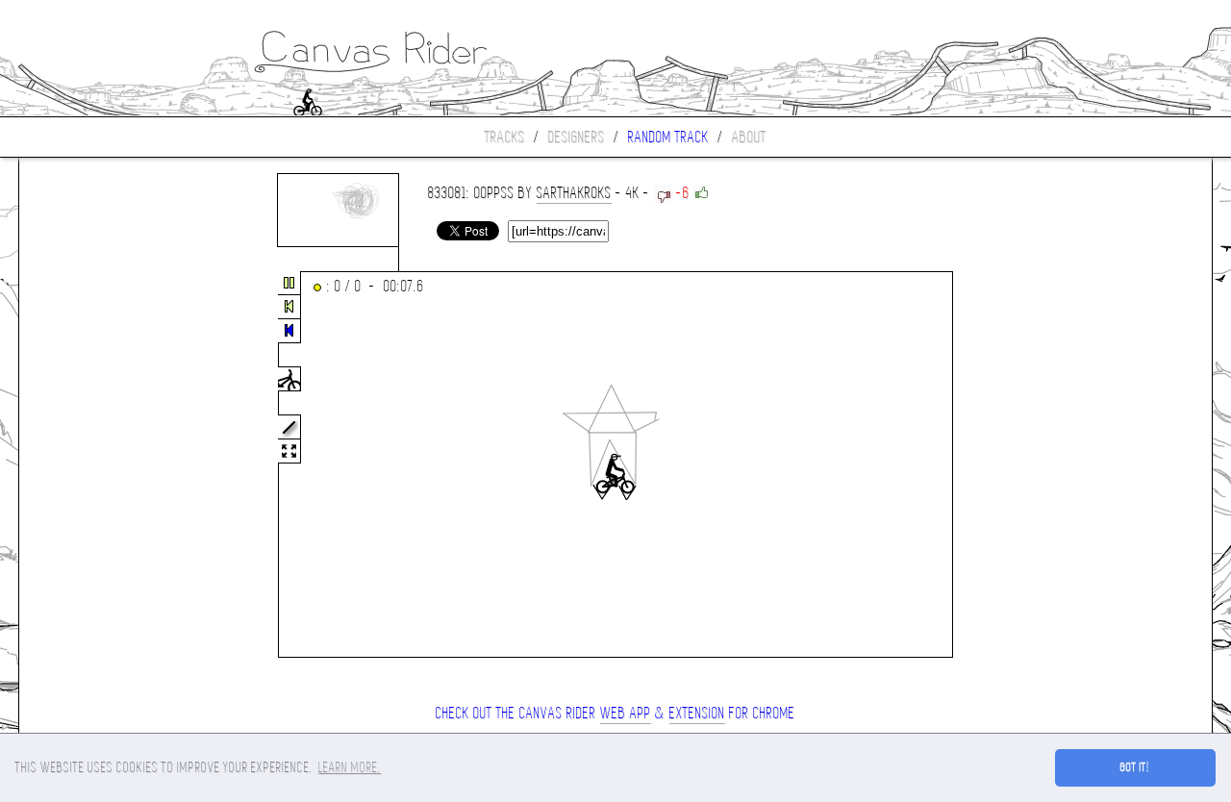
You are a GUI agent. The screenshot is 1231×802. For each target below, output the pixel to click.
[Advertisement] (100, 465)
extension (697, 713)
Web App (625, 713)
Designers (576, 137)
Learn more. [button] (349, 767)
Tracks (505, 137)
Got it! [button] (1135, 767)
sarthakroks (574, 193)
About (749, 137)
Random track (668, 137)
